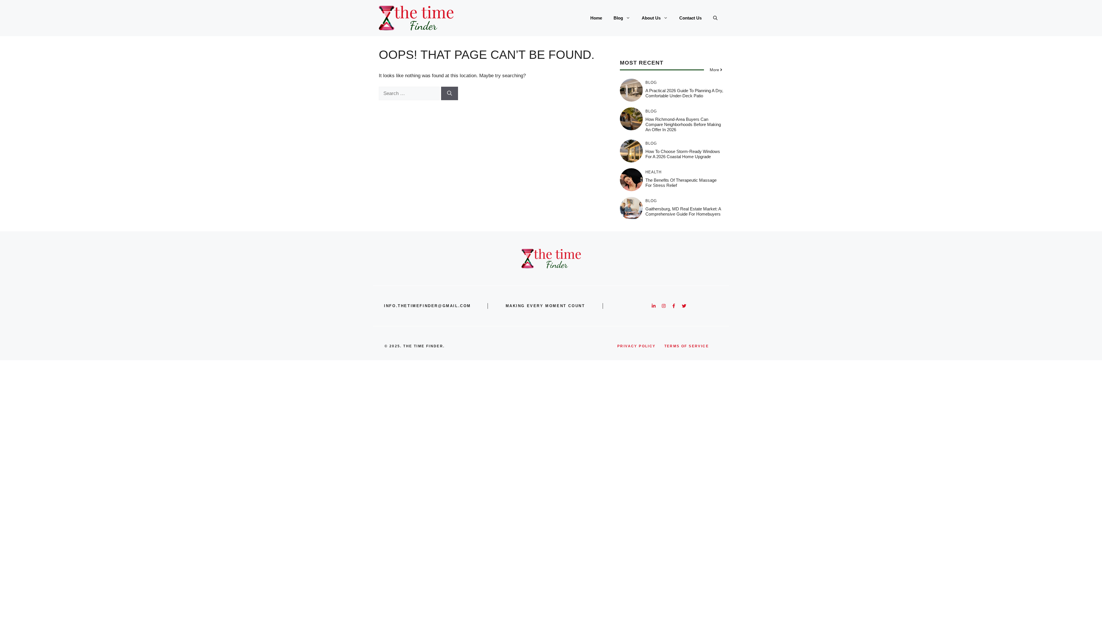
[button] (715, 18)
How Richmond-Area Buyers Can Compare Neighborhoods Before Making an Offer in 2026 (683, 124)
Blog (618, 18)
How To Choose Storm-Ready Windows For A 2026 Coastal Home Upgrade (682, 154)
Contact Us (690, 18)
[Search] (449, 93)
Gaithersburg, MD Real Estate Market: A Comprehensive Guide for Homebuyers (683, 211)
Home (596, 18)
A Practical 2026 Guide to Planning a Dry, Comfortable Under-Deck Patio (684, 93)
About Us (651, 18)
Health (653, 172)
